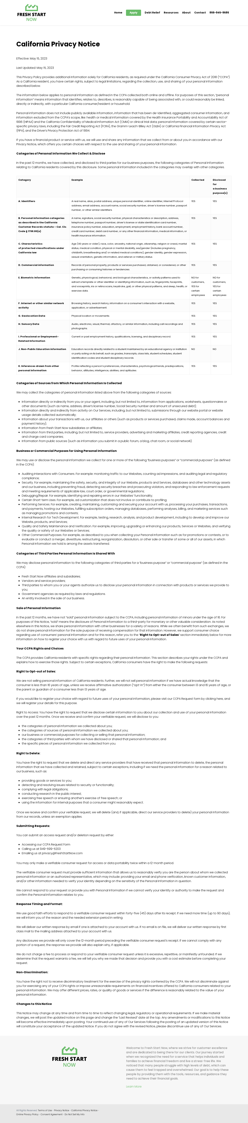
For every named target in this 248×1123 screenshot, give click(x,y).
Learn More (134, 1086)
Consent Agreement (51, 1114)
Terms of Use (45, 1110)
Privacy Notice (61, 1110)
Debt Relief (152, 12)
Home (118, 12)
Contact (200, 12)
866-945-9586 (219, 12)
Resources (171, 12)
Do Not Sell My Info (75, 1114)
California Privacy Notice (84, 1110)
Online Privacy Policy (27, 1114)
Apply (133, 12)
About (186, 12)
